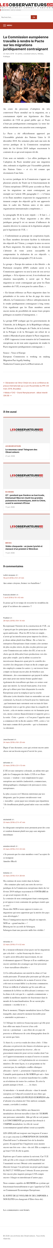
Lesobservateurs (30, 54)
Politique (6, 56)
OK (34, 17)
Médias (40, 54)
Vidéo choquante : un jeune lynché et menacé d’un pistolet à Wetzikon (23, 547)
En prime (18, 54)
